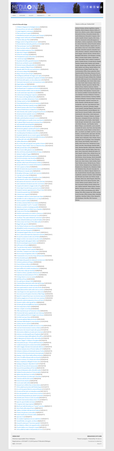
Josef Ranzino (90, 124)
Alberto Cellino (94, 30)
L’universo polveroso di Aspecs (25, 262)
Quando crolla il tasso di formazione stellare (29, 162)
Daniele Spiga (83, 65)
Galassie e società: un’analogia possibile (28, 207)
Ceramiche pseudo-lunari (24, 192)
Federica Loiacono (88, 86)
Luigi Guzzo (92, 133)
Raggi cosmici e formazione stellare (27, 160)
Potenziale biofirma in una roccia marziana (29, 103)
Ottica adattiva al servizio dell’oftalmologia (29, 387)
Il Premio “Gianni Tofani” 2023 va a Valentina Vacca (31, 145)
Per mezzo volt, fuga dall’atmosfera (27, 97)
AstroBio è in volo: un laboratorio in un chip (29, 198)
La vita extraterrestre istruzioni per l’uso (28, 215)
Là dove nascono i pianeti (24, 323)
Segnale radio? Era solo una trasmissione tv (29, 69)
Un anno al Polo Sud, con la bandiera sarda (28, 391)
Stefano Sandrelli (82, 186)
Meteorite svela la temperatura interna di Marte (30, 300)
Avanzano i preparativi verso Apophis (27, 86)
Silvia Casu (83, 178)
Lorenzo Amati (79, 129)
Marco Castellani (84, 135)
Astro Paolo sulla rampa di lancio (26, 408)
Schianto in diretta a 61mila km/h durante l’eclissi (30, 351)
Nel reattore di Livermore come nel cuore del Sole (31, 181)
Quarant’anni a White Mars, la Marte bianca (29, 385)
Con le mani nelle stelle (23, 383)
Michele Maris (86, 153)
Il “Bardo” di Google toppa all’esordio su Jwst (29, 177)
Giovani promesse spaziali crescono (26, 114)
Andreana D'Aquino (85, 45)
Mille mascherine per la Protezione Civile (28, 311)
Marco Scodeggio (86, 139)
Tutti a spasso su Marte (23, 167)
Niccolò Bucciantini (94, 155)
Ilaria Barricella (87, 122)
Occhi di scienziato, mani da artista (26, 158)
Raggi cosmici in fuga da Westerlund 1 (27, 42)
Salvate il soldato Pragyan (24, 154)
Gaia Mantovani (92, 104)
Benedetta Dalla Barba (81, 55)
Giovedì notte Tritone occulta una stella (28, 397)
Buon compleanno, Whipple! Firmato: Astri (28, 361)
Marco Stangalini (95, 139)
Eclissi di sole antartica (23, 380)
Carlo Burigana (91, 55)
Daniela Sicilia (84, 63)
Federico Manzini (94, 88)
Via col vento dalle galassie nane (26, 150)
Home (14, 15)
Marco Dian (92, 135)
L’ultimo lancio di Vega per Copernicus (27, 95)
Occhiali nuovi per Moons (24, 317)
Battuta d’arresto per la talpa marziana (27, 285)
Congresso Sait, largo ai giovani (25, 404)
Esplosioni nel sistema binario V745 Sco (28, 274)
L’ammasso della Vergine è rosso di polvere (28, 321)
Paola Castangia (79, 159)
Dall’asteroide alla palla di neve (25, 126)
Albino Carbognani (95, 32)
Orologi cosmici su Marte (24, 101)
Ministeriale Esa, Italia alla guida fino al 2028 (29, 44)
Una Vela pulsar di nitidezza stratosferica (28, 133)
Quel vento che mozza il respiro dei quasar (28, 330)
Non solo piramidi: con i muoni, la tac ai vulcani (30, 393)
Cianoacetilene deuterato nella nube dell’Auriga (30, 283)
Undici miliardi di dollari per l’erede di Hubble (29, 219)
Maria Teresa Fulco (84, 143)
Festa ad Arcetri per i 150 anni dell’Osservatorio (30, 342)
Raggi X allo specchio (23, 224)
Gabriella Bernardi (88, 102)
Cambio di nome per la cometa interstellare (29, 344)
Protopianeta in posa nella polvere (26, 56)
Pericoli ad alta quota (23, 258)
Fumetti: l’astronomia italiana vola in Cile (28, 399)
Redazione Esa (79, 167)
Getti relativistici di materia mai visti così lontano (30, 183)
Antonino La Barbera (83, 51)
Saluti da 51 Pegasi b (22, 52)
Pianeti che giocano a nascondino (26, 412)
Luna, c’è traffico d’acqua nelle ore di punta (29, 357)
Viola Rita (86, 198)
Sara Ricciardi (78, 176)
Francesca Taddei (95, 96)
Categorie (22, 15)
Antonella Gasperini (86, 49)
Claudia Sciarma (83, 61)
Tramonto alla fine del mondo (25, 378)
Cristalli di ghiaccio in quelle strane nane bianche (30, 120)
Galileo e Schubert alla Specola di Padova (28, 410)
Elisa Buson (86, 75)
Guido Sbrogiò (79, 122)
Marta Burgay (87, 145)
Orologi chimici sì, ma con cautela (26, 277)
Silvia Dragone (90, 178)
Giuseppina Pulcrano (87, 118)
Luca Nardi (81, 131)
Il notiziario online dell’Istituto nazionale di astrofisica (27, 10)
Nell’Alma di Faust (22, 279)
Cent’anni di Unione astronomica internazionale (30, 353)
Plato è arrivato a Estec (23, 48)
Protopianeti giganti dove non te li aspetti (28, 232)
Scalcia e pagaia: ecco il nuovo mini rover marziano (31, 298)
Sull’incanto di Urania (23, 245)
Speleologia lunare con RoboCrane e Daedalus (29, 209)
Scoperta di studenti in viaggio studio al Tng (29, 186)
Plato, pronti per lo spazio (24, 33)
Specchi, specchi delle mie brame (26, 402)
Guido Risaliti (95, 120)
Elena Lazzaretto (91, 71)
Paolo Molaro (85, 161)
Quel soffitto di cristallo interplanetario (28, 268)
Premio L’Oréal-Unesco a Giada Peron (27, 109)
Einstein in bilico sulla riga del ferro (26, 302)
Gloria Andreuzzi (79, 120)
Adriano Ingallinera (90, 28)
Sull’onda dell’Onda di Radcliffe (25, 124)
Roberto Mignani (89, 171)
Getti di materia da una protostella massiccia (29, 169)
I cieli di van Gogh (22, 58)
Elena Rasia (87, 73)
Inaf (49, 15)
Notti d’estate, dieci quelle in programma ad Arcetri (31, 111)
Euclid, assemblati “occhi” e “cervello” (27, 205)
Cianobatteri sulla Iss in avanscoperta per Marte (30, 196)
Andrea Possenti (91, 44)
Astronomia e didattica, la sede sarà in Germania (30, 332)
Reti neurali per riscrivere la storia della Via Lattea (31, 137)
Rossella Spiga (91, 172)
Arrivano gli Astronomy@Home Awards (27, 304)
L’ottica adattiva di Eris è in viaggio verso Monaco (30, 315)
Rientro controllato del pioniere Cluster (28, 99)
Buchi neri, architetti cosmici (25, 63)
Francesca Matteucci (88, 94)
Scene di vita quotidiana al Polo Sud (27, 368)
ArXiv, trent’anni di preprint (24, 230)
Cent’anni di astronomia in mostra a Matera (29, 327)
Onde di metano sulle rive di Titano (26, 107)
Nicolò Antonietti (96, 157)
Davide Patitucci (94, 67)
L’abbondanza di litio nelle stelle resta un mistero (30, 289)
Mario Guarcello (79, 145)
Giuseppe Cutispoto (89, 116)
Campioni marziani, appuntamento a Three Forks (30, 190)
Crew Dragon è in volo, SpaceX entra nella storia (30, 291)
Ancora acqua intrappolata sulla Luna (27, 253)
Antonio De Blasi (94, 51)
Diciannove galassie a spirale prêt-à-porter (28, 128)
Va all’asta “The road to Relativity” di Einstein (29, 217)
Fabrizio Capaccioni (87, 85)
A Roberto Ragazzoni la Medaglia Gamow (28, 27)
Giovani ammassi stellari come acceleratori (29, 90)
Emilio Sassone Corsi (86, 79)
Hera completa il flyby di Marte (25, 67)
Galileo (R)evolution (22, 141)
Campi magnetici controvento (25, 31)
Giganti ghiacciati (22, 84)
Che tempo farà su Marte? (24, 306)
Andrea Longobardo (87, 42)
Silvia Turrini (84, 180)
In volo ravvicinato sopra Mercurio (26, 92)
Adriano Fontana (79, 28)
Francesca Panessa (85, 96)
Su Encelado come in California (25, 116)
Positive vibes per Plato (23, 39)
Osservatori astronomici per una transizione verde (31, 82)
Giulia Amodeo (96, 112)
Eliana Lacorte (79, 75)
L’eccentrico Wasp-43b (23, 71)
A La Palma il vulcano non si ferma (26, 226)
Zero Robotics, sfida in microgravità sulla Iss (29, 425)
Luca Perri (93, 131)
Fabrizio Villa (95, 85)
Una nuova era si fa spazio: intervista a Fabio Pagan (31, 294)
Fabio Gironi (96, 83)
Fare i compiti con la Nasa (24, 308)
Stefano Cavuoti (83, 182)
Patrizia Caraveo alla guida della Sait (27, 65)
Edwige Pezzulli (88, 69)
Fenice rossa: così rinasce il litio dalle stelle (29, 222)
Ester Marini (90, 81)
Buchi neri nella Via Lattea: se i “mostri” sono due (30, 406)
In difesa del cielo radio (23, 139)
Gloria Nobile (88, 120)
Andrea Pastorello (82, 44)
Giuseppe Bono (79, 116)
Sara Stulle (85, 176)
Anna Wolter (91, 47)
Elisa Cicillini (93, 75)
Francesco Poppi (90, 98)
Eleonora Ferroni (95, 73)
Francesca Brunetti (92, 92)
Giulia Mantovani (94, 114)
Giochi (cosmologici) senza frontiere (27, 243)
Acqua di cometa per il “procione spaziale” (28, 423)
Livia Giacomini (96, 128)
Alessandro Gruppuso (91, 36)
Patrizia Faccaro (92, 163)
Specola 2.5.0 (20, 416)
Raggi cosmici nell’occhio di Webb (26, 37)
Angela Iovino (94, 45)
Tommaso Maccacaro (85, 188)
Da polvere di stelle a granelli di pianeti (28, 61)
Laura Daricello (87, 126)
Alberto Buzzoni (85, 30)
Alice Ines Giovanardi (80, 40)
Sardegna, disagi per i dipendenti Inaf (27, 363)
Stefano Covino (92, 182)
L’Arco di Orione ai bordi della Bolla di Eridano (29, 152)
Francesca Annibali (82, 92)
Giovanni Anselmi (83, 110)
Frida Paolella (81, 100)
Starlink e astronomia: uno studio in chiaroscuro (30, 213)
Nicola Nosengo (87, 157)
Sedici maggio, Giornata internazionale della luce (30, 346)
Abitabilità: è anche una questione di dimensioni (30, 228)
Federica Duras (79, 86)
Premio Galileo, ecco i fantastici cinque (28, 427)
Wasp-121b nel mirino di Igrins (25, 73)
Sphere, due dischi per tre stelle (25, 374)
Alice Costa (96, 38)
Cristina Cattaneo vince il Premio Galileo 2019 (30, 349)
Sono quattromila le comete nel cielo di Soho (29, 287)
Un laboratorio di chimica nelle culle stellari (29, 338)
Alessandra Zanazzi (91, 34)
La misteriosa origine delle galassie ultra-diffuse (30, 336)
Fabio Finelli (81, 83)
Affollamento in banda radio (24, 171)
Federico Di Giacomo (84, 88)
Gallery (31, 15)
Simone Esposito (91, 180)
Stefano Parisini (88, 184)
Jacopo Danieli (96, 122)
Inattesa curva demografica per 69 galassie (29, 334)
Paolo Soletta (93, 161)
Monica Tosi (86, 155)
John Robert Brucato (80, 124)
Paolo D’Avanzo (95, 159)
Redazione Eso (87, 167)
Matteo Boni (91, 147)
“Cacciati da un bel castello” (24, 247)
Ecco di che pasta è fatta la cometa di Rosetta (29, 389)
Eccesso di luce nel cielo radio (25, 29)
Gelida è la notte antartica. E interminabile (29, 372)
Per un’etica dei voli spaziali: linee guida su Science (31, 143)
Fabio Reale (78, 85)
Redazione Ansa (88, 165)
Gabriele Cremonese (91, 100)
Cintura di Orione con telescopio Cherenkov (29, 376)
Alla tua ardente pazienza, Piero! (26, 50)
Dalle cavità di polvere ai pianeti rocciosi (28, 118)
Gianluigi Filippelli (88, 108)
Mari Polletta (86, 141)
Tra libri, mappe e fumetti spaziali (26, 249)
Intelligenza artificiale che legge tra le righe (29, 75)
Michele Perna (94, 153)
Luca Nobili (87, 131)
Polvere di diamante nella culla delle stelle (29, 370)
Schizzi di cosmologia (23, 54)
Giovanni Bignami (92, 110)
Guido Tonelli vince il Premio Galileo (27, 414)
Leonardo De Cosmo (80, 128)
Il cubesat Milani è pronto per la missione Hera (30, 122)
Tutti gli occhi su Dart (23, 175)
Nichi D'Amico (78, 157)
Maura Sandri (81, 149)
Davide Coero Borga (83, 67)
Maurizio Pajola (90, 149)
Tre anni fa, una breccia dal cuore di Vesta (28, 236)
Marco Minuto (92, 137)
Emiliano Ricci (92, 77)
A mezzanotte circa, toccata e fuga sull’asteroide (30, 255)
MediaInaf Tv (40, 15)
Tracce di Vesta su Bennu (24, 264)
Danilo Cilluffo (91, 65)
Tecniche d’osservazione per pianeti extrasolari (30, 395)
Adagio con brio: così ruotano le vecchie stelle (29, 239)
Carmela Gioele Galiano (85, 57)
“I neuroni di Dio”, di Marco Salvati (26, 130)
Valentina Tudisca (85, 196)
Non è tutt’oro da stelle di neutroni (26, 266)
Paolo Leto (78, 161)
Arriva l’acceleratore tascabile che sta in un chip (30, 325)
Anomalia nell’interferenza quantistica (27, 156)
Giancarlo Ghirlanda (88, 106)
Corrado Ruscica (92, 61)
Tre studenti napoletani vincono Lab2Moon (29, 418)
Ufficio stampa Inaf (87, 192)
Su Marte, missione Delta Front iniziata (27, 202)
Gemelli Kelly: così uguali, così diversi (27, 421)
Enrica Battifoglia (81, 81)
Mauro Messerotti (83, 151)
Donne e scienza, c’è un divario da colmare (28, 359)
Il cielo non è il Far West (23, 211)
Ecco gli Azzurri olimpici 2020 (25, 281)
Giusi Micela (96, 118)
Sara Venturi (92, 176)
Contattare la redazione (95, 441)
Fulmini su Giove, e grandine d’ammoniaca (28, 272)
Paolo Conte (87, 159)
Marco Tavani (78, 141)
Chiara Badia (81, 59)
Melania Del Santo (93, 151)
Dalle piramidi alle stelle (23, 147)
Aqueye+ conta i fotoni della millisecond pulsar (30, 355)
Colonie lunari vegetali (23, 194)
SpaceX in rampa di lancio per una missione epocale (31, 296)
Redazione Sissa (82, 169)
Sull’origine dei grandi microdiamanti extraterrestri (31, 260)
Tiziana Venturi (91, 186)
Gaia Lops (84, 104)
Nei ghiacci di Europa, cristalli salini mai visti (29, 173)
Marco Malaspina (84, 137)
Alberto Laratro (86, 32)
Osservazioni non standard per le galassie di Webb (31, 78)
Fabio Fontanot (89, 83)
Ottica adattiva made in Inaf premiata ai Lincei (30, 429)
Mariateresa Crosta (94, 143)
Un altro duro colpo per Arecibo (25, 270)
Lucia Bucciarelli (84, 133)
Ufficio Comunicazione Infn (88, 190)
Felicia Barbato (87, 90)
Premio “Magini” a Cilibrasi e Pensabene (28, 340)
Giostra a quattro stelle (23, 200)
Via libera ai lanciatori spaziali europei (27, 105)
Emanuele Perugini (83, 77)
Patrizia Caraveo (82, 163)
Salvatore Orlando (87, 174)
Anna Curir (85, 47)
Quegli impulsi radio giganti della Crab (27, 241)
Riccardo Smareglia (92, 169)
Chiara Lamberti (89, 59)
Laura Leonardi (96, 126)
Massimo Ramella (83, 147)
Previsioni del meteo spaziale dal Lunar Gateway (30, 313)
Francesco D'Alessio (80, 98)
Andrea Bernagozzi (92, 40)
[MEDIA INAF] (27, 9)
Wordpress (99, 438)
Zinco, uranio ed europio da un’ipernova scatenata (31, 234)
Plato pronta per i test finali (24, 46)
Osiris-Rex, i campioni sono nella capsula (28, 251)
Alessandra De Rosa (80, 34)
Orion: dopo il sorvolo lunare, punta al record (29, 188)
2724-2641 (19, 443)
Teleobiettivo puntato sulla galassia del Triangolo (30, 35)
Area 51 (99, 443)
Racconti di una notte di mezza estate (27, 366)
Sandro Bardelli (96, 174)
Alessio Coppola (88, 38)
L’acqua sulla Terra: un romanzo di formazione (29, 164)
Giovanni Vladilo (87, 112)
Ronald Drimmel (82, 172)
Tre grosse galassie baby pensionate (27, 319)
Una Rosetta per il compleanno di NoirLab (28, 88)
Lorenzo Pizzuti (87, 129)
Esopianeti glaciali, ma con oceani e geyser (29, 135)
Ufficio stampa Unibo (89, 194)
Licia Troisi (89, 128)
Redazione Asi (96, 165)
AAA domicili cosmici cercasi (25, 179)
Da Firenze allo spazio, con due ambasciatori (29, 80)
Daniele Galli (91, 63)
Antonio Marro (96, 53)
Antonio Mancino (87, 53)
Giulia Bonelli (78, 114)
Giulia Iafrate (86, 114)
